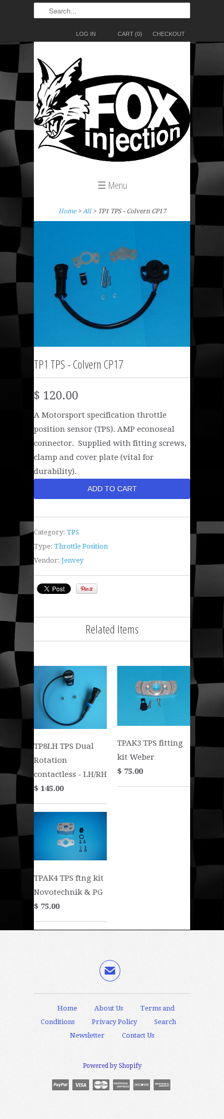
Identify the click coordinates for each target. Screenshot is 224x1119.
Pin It (86, 588)
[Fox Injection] (112, 112)
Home (67, 1008)
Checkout (169, 34)
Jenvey (72, 560)
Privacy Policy (114, 1022)
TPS (73, 532)
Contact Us (138, 1035)
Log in (86, 34)
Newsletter (87, 1035)
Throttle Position (81, 546)
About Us (108, 1008)
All (87, 211)
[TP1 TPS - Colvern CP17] (112, 344)
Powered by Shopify (112, 1065)
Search (165, 1022)
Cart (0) (130, 34)
